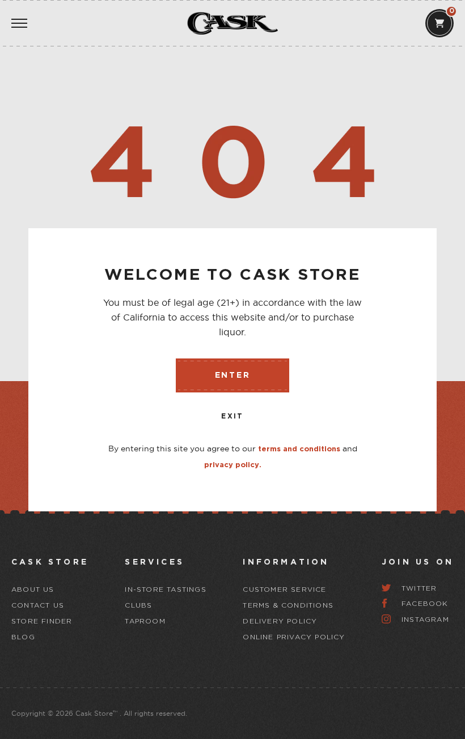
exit (232, 416)
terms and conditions (299, 449)
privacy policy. (232, 465)
